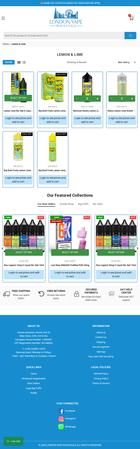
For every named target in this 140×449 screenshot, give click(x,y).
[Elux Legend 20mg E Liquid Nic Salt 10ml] (116, 236)
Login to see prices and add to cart (18, 120)
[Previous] (2, 248)
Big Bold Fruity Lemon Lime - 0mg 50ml (52, 170)
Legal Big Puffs (34, 388)
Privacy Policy (101, 378)
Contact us (100, 337)
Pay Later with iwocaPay (101, 356)
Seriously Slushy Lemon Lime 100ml (87, 111)
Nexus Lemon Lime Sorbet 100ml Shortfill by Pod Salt (122, 111)
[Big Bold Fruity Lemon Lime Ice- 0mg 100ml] (18, 147)
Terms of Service (101, 383)
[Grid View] (19, 62)
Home (6, 44)
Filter (8, 62)
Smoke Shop (67, 204)
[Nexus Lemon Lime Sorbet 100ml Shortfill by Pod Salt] (122, 87)
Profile (33, 393)
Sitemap (101, 351)
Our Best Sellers (46, 204)
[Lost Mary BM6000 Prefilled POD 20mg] (70, 236)
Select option (18, 98)
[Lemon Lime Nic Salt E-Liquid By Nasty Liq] (18, 87)
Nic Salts (98, 204)
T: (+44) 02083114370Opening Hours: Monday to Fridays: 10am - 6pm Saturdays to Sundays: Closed (33, 352)
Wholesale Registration (34, 378)
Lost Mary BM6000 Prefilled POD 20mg (70, 265)
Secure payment (101, 346)
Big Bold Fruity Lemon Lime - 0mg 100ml (52, 111)
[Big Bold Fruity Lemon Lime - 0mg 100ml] (53, 87)
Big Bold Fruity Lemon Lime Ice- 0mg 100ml (18, 170)
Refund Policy (101, 373)
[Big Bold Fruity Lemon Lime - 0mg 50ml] (53, 147)
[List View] (24, 62)
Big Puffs (83, 204)
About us (101, 332)
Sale (40, 217)
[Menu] (3, 17)
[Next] (137, 248)
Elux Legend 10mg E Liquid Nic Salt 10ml (24, 265)
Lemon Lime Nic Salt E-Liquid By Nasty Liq (18, 111)
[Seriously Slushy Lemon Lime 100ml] (87, 87)
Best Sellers (34, 383)
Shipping (100, 342)
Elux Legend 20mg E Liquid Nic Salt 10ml (116, 265)
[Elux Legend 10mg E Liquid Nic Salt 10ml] (24, 236)
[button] (131, 18)
